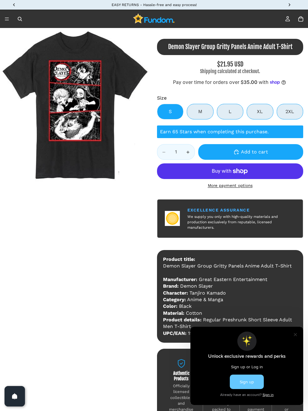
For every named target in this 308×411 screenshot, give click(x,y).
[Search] (19, 19)
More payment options (230, 185)
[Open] (15, 396)
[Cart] (300, 19)
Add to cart (254, 152)
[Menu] (7, 19)
